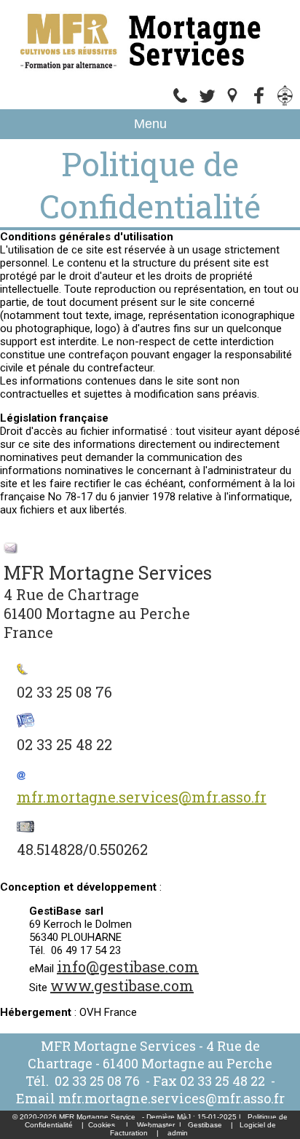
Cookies (101, 1125)
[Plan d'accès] (233, 102)
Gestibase (205, 1125)
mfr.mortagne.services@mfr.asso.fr (142, 796)
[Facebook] (259, 102)
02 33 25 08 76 (99, 1080)
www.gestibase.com (122, 985)
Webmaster (156, 1125)
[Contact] (206, 102)
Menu (150, 124)
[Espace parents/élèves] (285, 102)
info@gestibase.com (128, 966)
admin (177, 1133)
